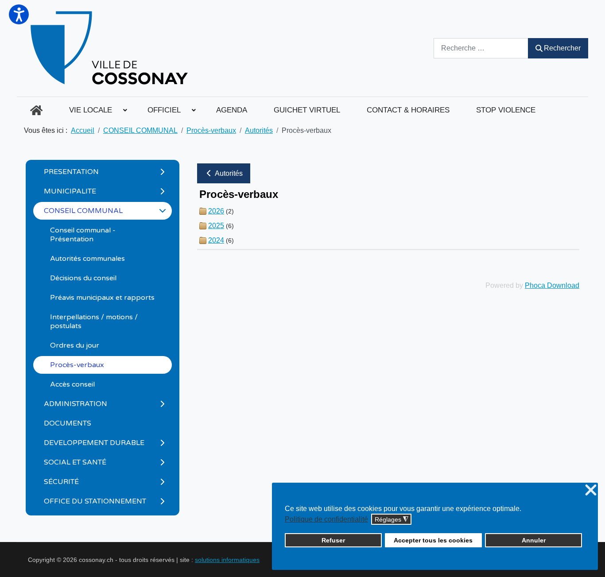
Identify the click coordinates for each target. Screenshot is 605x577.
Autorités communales (87, 258)
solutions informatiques (227, 559)
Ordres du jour (74, 345)
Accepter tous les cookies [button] (433, 540)
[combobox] (481, 48)
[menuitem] (36, 110)
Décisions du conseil (83, 278)
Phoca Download (552, 285)
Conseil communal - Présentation (83, 235)
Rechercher (562, 48)
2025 (216, 225)
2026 (216, 211)
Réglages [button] (391, 519)
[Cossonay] (110, 48)
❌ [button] (591, 490)
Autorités (228, 173)
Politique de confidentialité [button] (326, 519)
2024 (216, 240)
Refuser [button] (333, 540)
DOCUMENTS (67, 423)
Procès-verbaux (77, 364)
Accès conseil (72, 384)
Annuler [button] (534, 540)
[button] (19, 14)
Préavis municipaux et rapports (102, 297)
